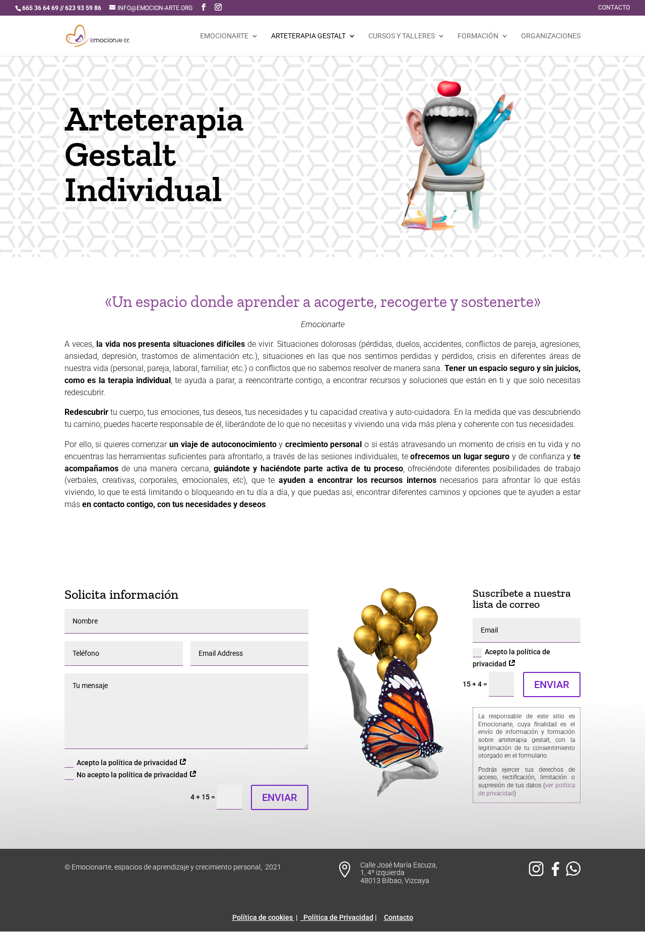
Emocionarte (224, 36)
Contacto (614, 8)
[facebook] (557, 873)
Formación (478, 36)
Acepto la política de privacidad (128, 763)
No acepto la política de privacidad (133, 775)
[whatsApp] (573, 873)
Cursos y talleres (401, 36)
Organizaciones (550, 36)
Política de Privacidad (336, 917)
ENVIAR (279, 797)
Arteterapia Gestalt (308, 36)
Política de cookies (263, 917)
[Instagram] (538, 873)
